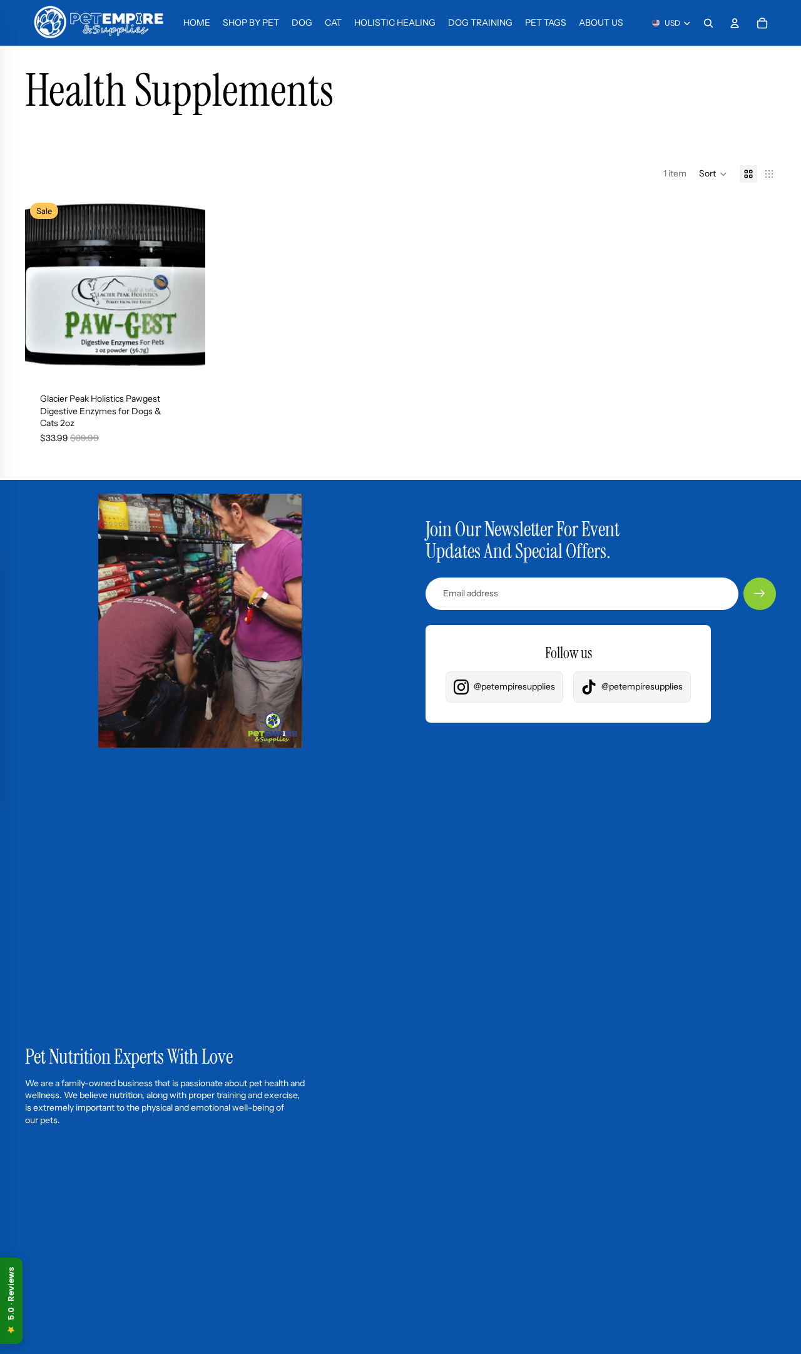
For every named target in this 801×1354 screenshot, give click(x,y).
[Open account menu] (734, 23)
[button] (713, 174)
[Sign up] (759, 594)
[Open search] (708, 23)
